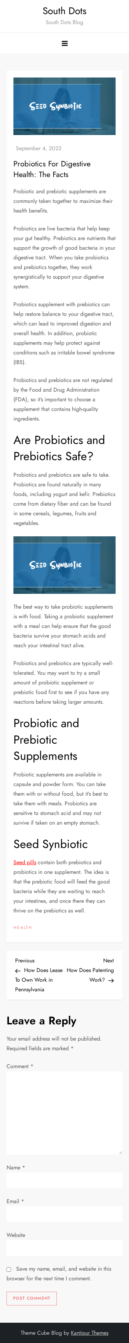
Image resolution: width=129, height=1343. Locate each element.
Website (16, 1235)
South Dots (64, 11)
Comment (20, 1066)
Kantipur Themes (89, 1333)
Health (22, 928)
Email (15, 1201)
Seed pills (24, 862)
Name (16, 1167)
